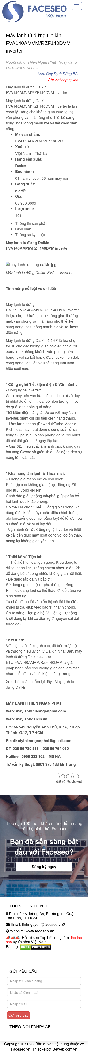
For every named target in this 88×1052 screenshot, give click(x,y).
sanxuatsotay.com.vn (23, 961)
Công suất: (25, 183)
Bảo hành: (24, 171)
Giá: (18, 196)
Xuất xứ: (23, 146)
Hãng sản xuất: (28, 159)
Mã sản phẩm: (27, 134)
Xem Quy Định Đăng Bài (58, 73)
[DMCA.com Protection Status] (35, 946)
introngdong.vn (18, 954)
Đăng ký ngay (44, 866)
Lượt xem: (24, 208)
